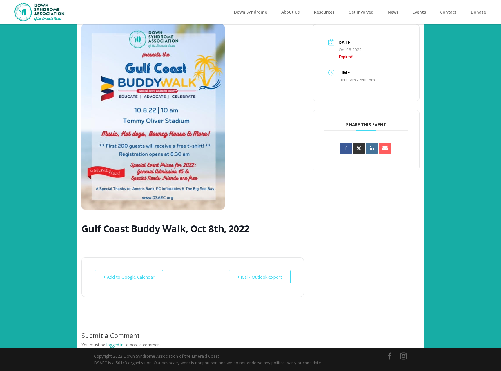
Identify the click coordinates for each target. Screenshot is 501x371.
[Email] (385, 148)
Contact (448, 12)
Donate (478, 12)
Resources (324, 12)
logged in (115, 345)
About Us (290, 12)
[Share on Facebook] (346, 148)
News (393, 12)
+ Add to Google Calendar (129, 277)
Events (419, 12)
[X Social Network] (359, 148)
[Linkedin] (372, 148)
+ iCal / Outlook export (259, 277)
